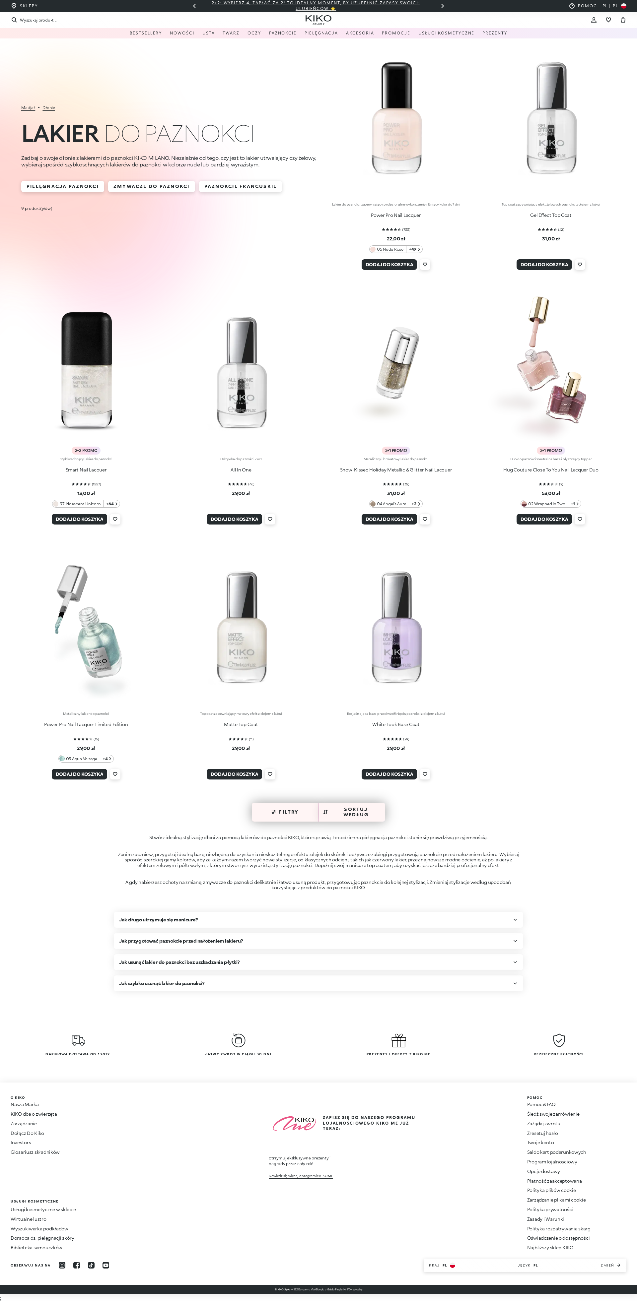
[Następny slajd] (442, 6)
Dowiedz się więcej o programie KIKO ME (301, 1176)
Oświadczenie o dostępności (558, 1238)
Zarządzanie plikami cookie (556, 1200)
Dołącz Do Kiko (27, 1133)
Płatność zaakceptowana (554, 1181)
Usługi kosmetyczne (446, 33)
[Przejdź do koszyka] (623, 20)
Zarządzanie (24, 1123)
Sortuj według (356, 812)
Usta (208, 33)
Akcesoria (360, 33)
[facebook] (76, 1265)
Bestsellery (146, 33)
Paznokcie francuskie (240, 186)
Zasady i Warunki (545, 1219)
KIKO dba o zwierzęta (34, 1114)
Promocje (396, 33)
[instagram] (62, 1265)
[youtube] (106, 1265)
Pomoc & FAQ (541, 1104)
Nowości (182, 33)
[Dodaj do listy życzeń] (425, 264)
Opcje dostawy (543, 1171)
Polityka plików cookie (551, 1190)
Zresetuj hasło (542, 1133)
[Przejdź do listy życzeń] (608, 20)
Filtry (289, 812)
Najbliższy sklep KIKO (550, 1247)
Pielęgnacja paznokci (63, 186)
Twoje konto (540, 1142)
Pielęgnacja (321, 33)
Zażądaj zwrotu (543, 1123)
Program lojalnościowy (552, 1161)
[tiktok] (91, 1265)
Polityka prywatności (550, 1209)
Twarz (231, 33)
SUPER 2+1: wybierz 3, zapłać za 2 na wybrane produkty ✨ (319, 5)
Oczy (254, 33)
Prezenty (494, 33)
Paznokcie (283, 33)
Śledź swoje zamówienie (553, 1114)
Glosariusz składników (35, 1152)
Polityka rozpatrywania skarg (559, 1228)
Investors (21, 1142)
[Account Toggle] (594, 20)
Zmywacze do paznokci (151, 186)
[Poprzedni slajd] (194, 6)
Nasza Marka (25, 1104)
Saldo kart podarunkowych (556, 1152)
